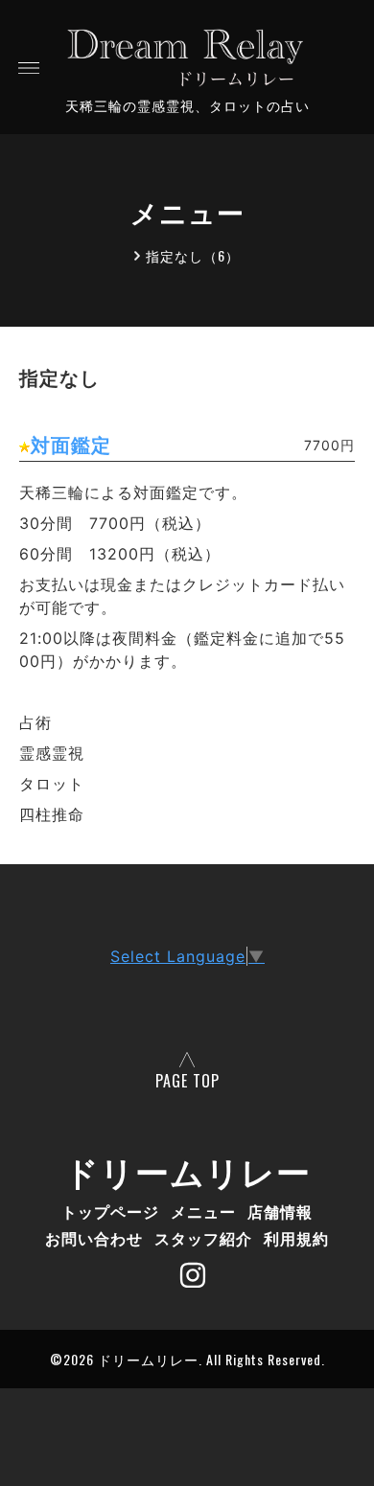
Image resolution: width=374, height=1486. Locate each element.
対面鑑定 (71, 445)
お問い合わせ (94, 1237)
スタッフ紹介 (203, 1237)
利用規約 (296, 1237)
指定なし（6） (193, 255)
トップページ (110, 1211)
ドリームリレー (187, 1170)
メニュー (203, 1211)
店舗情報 (280, 1211)
